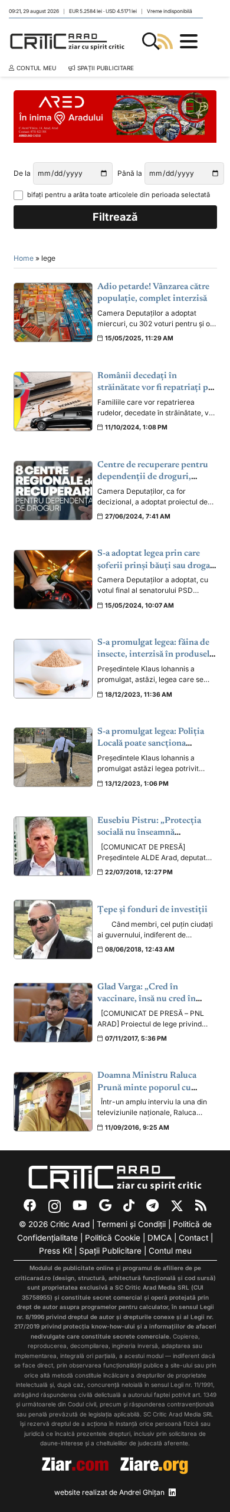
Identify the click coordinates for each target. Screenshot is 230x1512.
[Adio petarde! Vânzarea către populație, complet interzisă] (53, 312)
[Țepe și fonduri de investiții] (53, 929)
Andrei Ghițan (142, 1492)
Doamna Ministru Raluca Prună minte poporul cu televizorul (146, 1087)
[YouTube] (80, 1205)
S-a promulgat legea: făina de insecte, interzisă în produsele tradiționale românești (155, 654)
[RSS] (200, 1205)
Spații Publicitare (110, 1250)
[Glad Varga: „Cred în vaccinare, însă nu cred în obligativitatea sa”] (53, 1012)
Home (24, 258)
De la (22, 173)
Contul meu (170, 1250)
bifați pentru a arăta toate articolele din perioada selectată (118, 195)
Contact (193, 1237)
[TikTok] (128, 1205)
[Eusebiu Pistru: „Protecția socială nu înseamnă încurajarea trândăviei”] (53, 846)
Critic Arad (70, 1224)
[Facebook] (30, 1205)
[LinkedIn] (172, 1492)
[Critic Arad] (67, 41)
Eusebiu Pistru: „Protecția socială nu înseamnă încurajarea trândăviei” (149, 833)
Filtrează (115, 217)
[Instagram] (54, 1206)
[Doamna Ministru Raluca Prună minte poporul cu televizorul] (53, 1101)
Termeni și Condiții (131, 1224)
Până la (129, 173)
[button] (151, 41)
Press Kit (55, 1250)
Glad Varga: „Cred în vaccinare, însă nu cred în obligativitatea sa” (146, 999)
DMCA (159, 1237)
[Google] (105, 1205)
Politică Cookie (112, 1237)
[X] (176, 1206)
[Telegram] (152, 1205)
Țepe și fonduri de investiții (152, 910)
